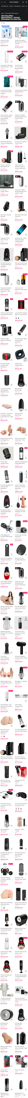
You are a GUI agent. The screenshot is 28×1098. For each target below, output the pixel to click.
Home (2, 13)
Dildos (23, 6)
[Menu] (1, 2)
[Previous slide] (1, 9)
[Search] (4, 2)
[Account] (23, 2)
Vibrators (11, 6)
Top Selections (4, 6)
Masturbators (17, 6)
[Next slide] (26, 9)
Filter (4, 23)
